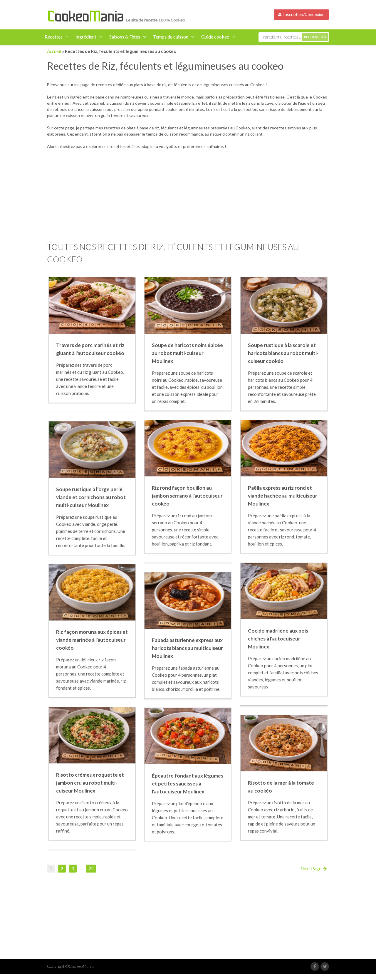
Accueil (54, 51)
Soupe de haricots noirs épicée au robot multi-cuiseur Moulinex (187, 353)
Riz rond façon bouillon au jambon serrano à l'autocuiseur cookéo (187, 496)
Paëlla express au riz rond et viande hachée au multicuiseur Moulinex (282, 496)
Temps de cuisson (170, 36)
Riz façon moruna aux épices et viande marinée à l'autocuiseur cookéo (92, 640)
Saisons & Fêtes (124, 36)
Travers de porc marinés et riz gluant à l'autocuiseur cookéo (90, 349)
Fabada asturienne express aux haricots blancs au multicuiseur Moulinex (187, 648)
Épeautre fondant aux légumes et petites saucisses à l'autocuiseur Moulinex (187, 784)
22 (91, 868)
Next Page (312, 868)
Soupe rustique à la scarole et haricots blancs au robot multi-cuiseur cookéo (283, 353)
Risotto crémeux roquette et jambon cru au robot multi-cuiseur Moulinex (90, 783)
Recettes (54, 36)
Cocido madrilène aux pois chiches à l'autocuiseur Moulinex (278, 639)
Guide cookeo (215, 36)
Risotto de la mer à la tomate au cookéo (281, 787)
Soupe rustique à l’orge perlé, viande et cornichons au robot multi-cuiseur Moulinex (91, 497)
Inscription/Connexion (303, 14)
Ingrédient (85, 36)
